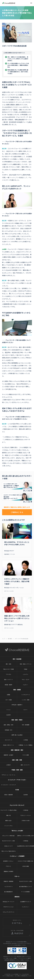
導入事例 (10, 638)
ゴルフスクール (8, 740)
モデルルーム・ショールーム (8, 775)
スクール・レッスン (17, 735)
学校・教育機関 (25, 724)
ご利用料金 (25, 810)
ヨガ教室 (25, 740)
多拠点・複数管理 (8, 794)
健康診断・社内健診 (8, 755)
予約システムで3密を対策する (8, 851)
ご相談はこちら (17, 512)
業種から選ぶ (8, 820)
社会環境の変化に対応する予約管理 (25, 846)
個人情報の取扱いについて (25, 886)
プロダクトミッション (8, 906)
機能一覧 (8, 815)
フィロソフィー (25, 906)
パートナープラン (8, 825)
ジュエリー (25, 684)
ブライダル (8, 674)
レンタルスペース (25, 694)
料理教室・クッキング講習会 (25, 745)
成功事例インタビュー (8, 861)
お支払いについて (8, 846)
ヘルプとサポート (8, 886)
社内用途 (25, 794)
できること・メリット (25, 815)
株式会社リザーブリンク (8, 901)
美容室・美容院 (8, 684)
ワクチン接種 (25, 755)
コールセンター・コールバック (8, 784)
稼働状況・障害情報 (8, 881)
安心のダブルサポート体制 (8, 841)
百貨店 (25, 669)
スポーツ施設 (8, 699)
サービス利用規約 (25, 891)
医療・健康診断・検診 (17, 750)
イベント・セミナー (17, 705)
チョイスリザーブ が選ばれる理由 (8, 810)
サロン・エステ (25, 679)
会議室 (8, 694)
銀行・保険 (8, 664)
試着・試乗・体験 (17, 760)
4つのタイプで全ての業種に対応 (25, 861)
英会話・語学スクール (8, 745)
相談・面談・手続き (17, 720)
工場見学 (8, 765)
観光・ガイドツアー (25, 765)
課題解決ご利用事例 (8, 871)
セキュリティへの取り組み (8, 835)
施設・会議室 (17, 689)
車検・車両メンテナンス (25, 664)
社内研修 (8, 715)
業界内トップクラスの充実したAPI (25, 835)
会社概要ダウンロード (25, 901)
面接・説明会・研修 (8, 724)
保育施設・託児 (8, 730)
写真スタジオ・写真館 (8, 669)
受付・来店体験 (17, 659)
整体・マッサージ (8, 679)
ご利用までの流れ (25, 820)
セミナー (25, 709)
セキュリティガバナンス (8, 912)
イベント (8, 709)
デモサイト (8, 866)
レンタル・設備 (25, 699)
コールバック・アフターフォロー (17, 780)
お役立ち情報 (25, 866)
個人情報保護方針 (8, 891)
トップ (3, 638)
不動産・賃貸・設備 (17, 770)
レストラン (25, 674)
